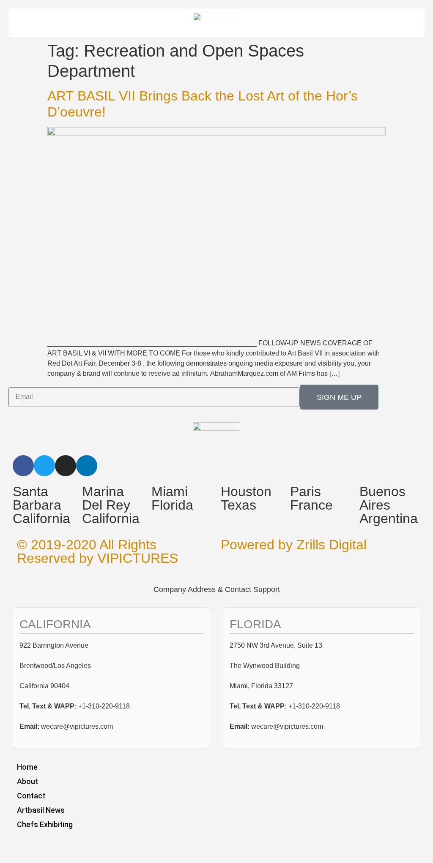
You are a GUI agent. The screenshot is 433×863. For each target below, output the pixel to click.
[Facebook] (23, 465)
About (27, 781)
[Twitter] (44, 465)
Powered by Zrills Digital (294, 544)
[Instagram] (65, 465)
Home (27, 767)
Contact (31, 795)
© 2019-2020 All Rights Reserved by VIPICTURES (97, 551)
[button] (383, 25)
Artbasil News (41, 810)
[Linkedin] (86, 465)
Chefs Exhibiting (45, 824)
